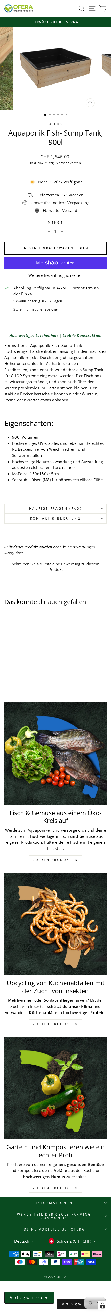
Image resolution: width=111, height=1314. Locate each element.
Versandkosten (68, 163)
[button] (55, 566)
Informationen (54, 1203)
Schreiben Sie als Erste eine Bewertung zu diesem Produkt (55, 566)
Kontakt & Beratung (55, 518)
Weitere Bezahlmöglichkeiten (55, 275)
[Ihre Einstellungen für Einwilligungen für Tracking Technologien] (102, 1305)
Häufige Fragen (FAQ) (55, 508)
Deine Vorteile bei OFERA (54, 1229)
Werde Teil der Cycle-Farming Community (54, 1216)
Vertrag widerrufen (29, 1297)
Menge (56, 222)
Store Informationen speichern (36, 309)
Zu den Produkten (55, 860)
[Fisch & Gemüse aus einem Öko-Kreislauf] (55, 753)
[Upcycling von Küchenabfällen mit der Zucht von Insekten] (55, 924)
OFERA (56, 124)
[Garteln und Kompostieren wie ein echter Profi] (55, 1088)
